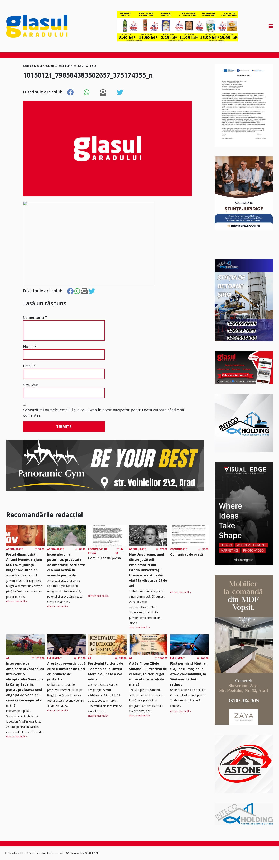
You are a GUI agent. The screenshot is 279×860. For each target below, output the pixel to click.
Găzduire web (74, 853)
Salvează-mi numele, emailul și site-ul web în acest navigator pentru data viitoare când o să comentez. (103, 412)
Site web (30, 385)
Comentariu (35, 317)
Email (29, 365)
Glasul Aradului (44, 66)
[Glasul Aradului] (46, 26)
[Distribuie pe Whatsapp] (86, 92)
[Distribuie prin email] (103, 92)
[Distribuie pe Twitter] (120, 92)
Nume (30, 346)
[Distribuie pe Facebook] (70, 92)
